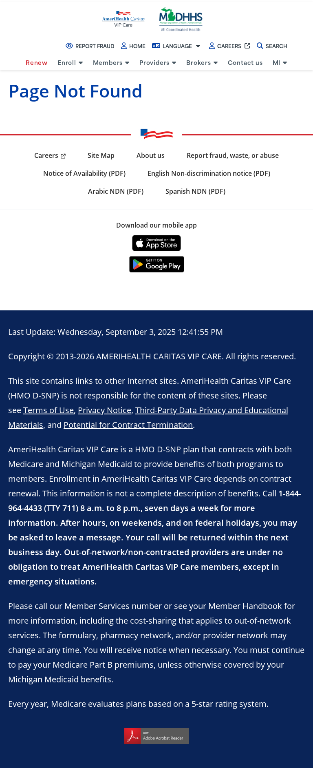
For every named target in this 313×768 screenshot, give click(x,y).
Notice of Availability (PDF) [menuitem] (84, 173)
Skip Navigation (25, 1)
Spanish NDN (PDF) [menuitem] (195, 191)
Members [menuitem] (108, 62)
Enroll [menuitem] (66, 62)
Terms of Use (48, 410)
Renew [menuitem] (37, 62)
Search (276, 46)
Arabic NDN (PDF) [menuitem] (115, 191)
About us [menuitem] (151, 155)
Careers (229, 46)
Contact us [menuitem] (245, 62)
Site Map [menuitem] (101, 155)
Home (137, 46)
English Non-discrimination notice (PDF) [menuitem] (209, 173)
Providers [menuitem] (154, 62)
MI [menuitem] (277, 62)
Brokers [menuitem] (198, 62)
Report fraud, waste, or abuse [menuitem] (233, 155)
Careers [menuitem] (46, 155)
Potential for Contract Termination (128, 424)
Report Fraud (95, 46)
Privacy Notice (104, 410)
